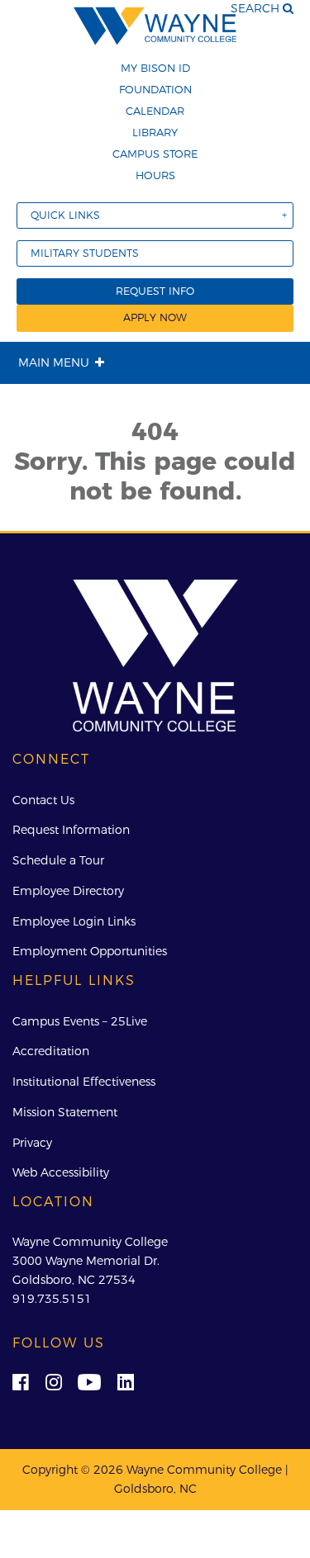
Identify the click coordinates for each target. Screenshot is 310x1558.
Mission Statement (64, 1112)
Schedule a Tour (58, 860)
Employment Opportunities (89, 951)
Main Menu (53, 362)
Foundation (155, 89)
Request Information (71, 829)
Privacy (32, 1142)
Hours (155, 175)
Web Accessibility (60, 1172)
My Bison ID (155, 67)
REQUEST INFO (155, 291)
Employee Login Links (74, 921)
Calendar (155, 110)
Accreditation (50, 1051)
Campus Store (155, 153)
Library (155, 132)
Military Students (85, 253)
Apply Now (155, 317)
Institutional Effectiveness (83, 1081)
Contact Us (43, 800)
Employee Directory (68, 890)
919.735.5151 (52, 1298)
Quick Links (65, 215)
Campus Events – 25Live (79, 1021)
